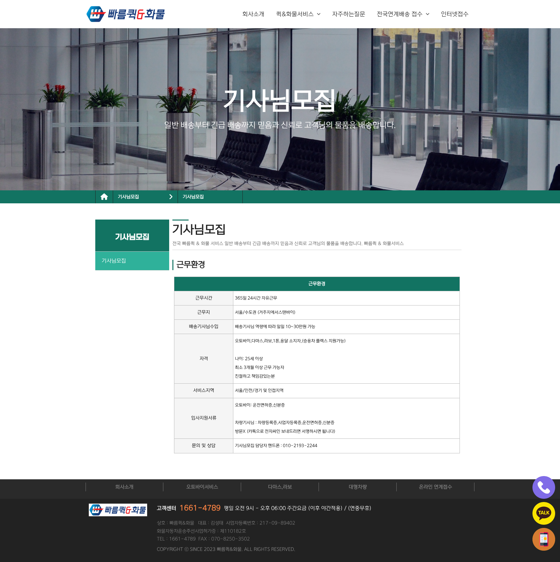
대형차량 (358, 487)
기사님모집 (193, 196)
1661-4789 (200, 508)
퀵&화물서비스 (295, 14)
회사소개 (253, 14)
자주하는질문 (348, 14)
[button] (317, 14)
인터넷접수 (455, 14)
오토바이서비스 (202, 487)
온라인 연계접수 (435, 487)
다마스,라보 (280, 487)
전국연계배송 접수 (400, 14)
